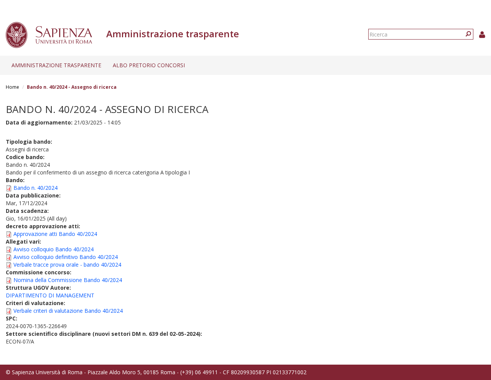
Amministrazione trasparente (56, 65)
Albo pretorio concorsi (149, 65)
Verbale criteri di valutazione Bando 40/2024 (68, 310)
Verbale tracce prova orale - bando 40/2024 (67, 264)
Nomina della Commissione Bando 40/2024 (67, 280)
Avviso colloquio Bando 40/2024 (53, 249)
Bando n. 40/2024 (35, 187)
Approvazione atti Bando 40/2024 (55, 233)
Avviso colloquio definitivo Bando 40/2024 (65, 257)
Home (12, 87)
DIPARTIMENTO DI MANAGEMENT (50, 295)
